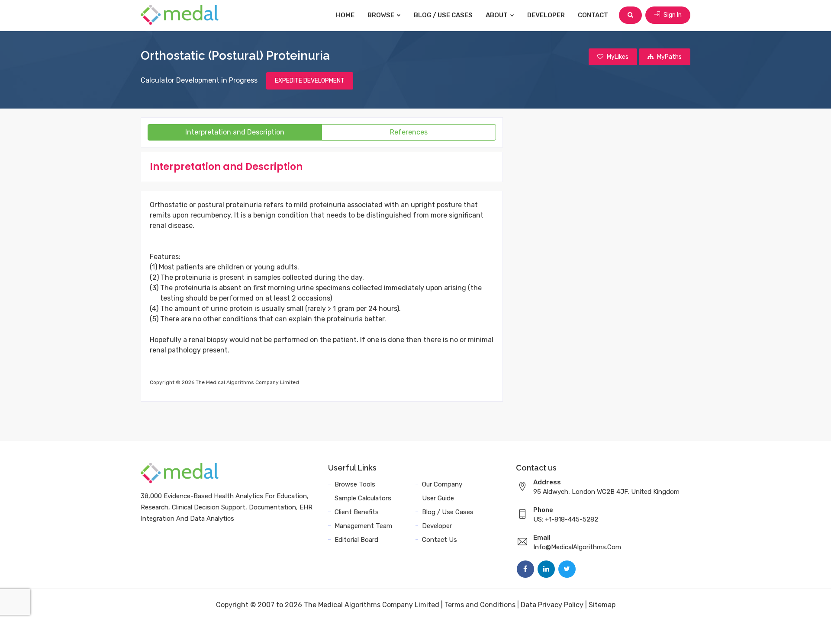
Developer (546, 15)
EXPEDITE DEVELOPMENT (310, 80)
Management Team (363, 526)
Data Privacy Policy (552, 605)
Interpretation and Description (234, 132)
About (497, 15)
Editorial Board (356, 540)
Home (345, 15)
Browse (381, 15)
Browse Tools (355, 484)
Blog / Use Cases (443, 15)
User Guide (438, 498)
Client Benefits (357, 512)
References (409, 132)
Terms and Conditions (479, 605)
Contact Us (439, 540)
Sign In (672, 15)
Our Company (442, 484)
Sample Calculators (363, 498)
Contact (593, 15)
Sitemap (602, 605)
